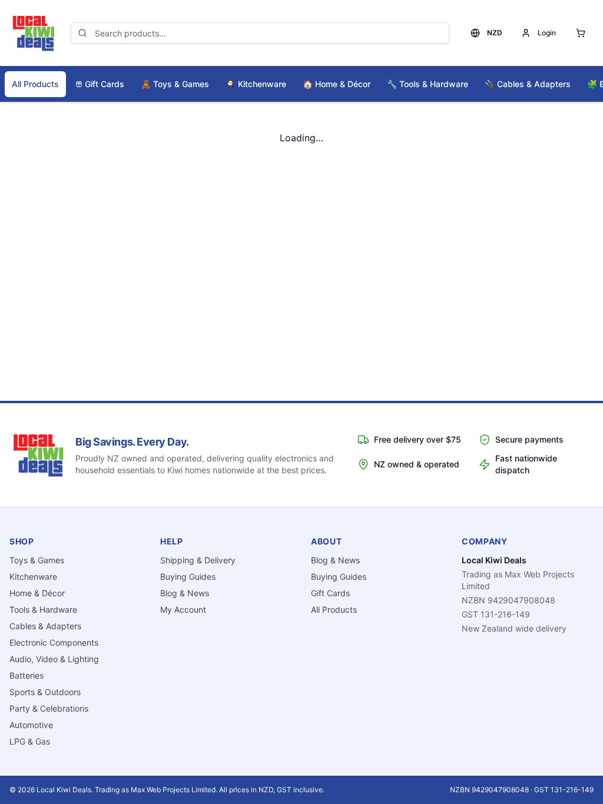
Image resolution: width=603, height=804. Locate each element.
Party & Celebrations (48, 708)
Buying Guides (188, 577)
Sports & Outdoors (45, 692)
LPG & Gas (29, 741)
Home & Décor (336, 84)
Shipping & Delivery (198, 560)
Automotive (31, 725)
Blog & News (184, 593)
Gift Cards (104, 84)
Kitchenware (256, 84)
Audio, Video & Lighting (54, 659)
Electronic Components (53, 642)
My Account (183, 609)
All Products (35, 84)
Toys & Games (175, 84)
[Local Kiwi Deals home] (33, 33)
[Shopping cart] (581, 33)
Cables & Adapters (528, 84)
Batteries (26, 675)
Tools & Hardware (427, 84)
